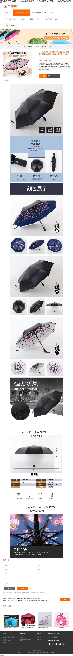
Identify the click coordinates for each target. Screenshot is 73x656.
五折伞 (49, 46)
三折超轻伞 (36, 46)
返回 (65, 599)
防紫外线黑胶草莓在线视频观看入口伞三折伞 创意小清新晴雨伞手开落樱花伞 (27, 600)
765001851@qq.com (51, 68)
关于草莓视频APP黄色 (51, 19)
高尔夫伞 (52, 12)
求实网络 (39, 650)
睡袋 (21, 640)
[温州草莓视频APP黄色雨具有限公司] (11, 6)
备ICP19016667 (52, 652)
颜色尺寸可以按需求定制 (45, 60)
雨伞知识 (39, 637)
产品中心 (31, 19)
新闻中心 (39, 19)
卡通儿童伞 (62, 627)
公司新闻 (39, 636)
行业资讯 (39, 639)
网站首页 (8, 12)
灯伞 (21, 636)
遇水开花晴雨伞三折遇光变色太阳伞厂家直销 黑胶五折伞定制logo (24, 598)
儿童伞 (21, 637)
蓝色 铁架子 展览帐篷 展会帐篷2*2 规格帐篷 (15, 627)
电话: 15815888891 (53, 76)
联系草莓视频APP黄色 (12, 25)
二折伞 (23, 46)
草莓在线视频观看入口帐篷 (25, 639)
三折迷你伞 (29, 46)
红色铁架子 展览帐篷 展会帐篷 (28, 627)
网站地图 (2, 655)
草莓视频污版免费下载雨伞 (39, 12)
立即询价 (42, 76)
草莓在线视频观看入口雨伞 (21, 12)
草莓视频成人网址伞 (11, 19)
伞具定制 (22, 19)
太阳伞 (4, 642)
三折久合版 (43, 46)
